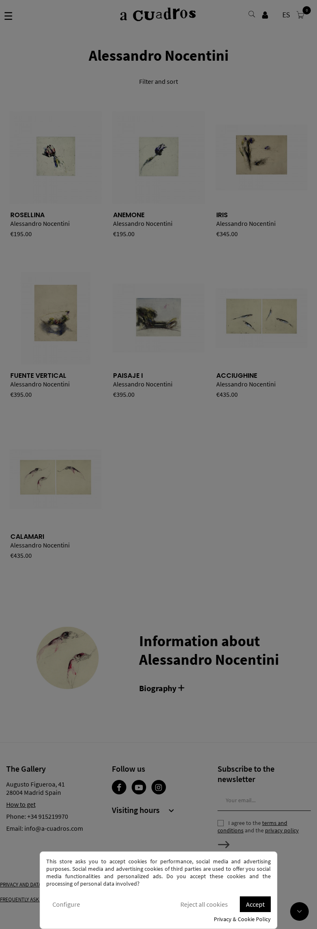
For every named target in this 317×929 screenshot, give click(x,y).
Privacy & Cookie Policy (242, 919)
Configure (66, 904)
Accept (255, 904)
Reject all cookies (204, 904)
